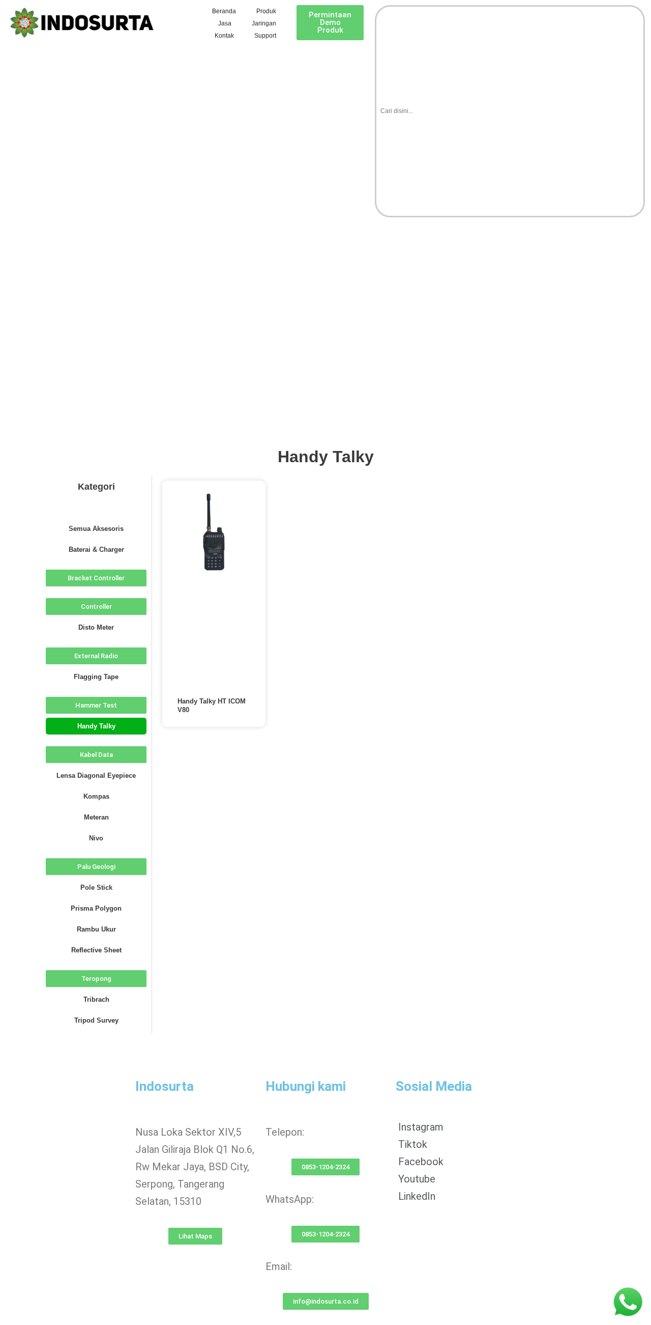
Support (265, 35)
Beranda (224, 11)
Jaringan (264, 23)
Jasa (224, 23)
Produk (266, 11)
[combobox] (510, 111)
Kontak (224, 35)
